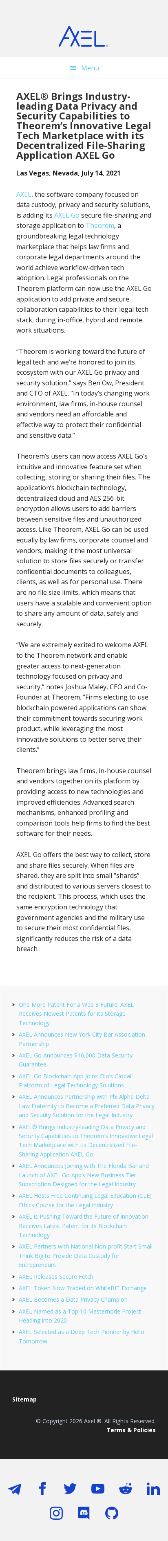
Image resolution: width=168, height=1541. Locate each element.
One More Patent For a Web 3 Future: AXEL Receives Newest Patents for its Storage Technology (76, 1014)
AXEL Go (67, 215)
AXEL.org (84, 36)
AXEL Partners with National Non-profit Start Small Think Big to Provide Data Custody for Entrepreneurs (86, 1255)
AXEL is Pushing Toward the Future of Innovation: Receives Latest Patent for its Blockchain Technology (84, 1226)
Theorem (100, 225)
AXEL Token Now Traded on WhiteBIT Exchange (83, 1288)
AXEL (23, 194)
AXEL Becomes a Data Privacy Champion (73, 1299)
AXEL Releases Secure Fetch (56, 1276)
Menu (90, 67)
